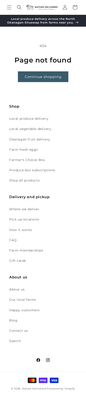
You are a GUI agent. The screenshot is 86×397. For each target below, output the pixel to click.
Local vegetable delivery (30, 129)
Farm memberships (26, 250)
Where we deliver (24, 209)
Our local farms (22, 300)
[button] (9, 7)
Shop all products (24, 180)
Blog (13, 320)
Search (15, 341)
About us (17, 289)
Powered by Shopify (61, 388)
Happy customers (24, 310)
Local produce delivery (28, 119)
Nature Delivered (34, 388)
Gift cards (17, 261)
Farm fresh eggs (23, 150)
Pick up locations (24, 219)
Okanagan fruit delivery (29, 139)
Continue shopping (43, 77)
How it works (20, 230)
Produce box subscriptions (32, 170)
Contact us (18, 331)
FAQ (13, 240)
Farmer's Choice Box (27, 160)
